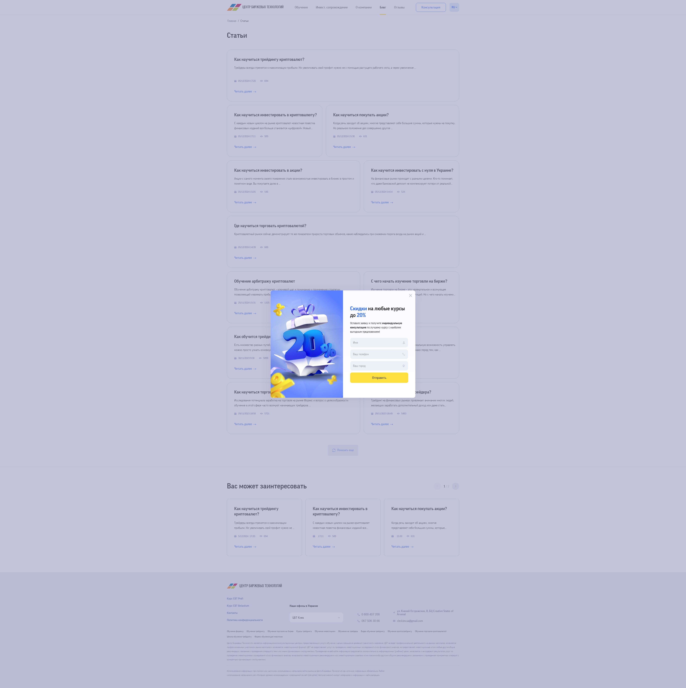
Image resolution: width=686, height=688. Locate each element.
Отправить (379, 377)
